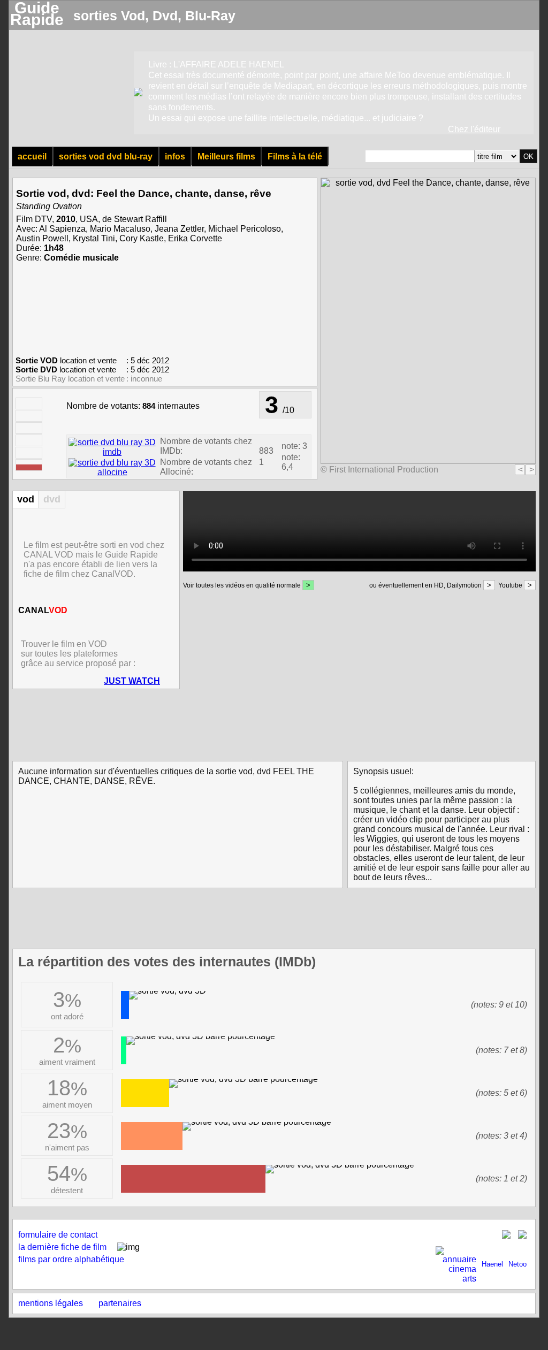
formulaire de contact (57, 1234)
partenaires (119, 1303)
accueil (32, 156)
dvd (51, 499)
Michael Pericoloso (244, 228)
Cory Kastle (141, 238)
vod (25, 499)
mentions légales (50, 1303)
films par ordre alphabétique (71, 1259)
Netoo (517, 1264)
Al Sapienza (62, 228)
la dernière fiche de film (62, 1247)
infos (175, 156)
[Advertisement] (271, 724)
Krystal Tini (94, 238)
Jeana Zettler (179, 228)
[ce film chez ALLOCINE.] (112, 472)
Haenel (492, 1264)
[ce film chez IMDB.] (112, 451)
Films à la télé (295, 156)
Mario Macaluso (120, 228)
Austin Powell (42, 238)
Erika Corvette (195, 238)
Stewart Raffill (140, 219)
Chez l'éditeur (474, 129)
